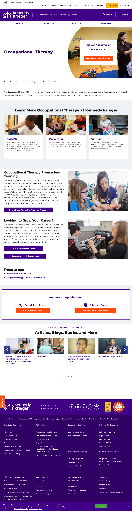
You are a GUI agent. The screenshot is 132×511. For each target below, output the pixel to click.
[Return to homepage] (16, 14)
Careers (53, 5)
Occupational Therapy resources (18, 273)
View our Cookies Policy (21, 509)
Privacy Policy (104, 485)
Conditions (40, 459)
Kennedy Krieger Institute (5, 82)
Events (63, 5)
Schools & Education (108, 425)
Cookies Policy (104, 481)
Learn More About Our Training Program (28, 210)
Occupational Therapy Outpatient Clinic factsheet (25, 278)
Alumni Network (74, 466)
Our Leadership (10, 436)
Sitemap (102, 488)
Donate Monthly (75, 477)
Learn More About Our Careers (24, 248)
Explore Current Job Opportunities (25, 256)
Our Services (48, 24)
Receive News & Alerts (44, 490)
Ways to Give (16, 2)
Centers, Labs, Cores (76, 432)
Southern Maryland (107, 446)
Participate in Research (77, 436)
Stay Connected (10, 439)
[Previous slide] (7, 350)
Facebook (71, 406)
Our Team (77, 24)
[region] (66, 506)
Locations (89, 5)
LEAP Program (105, 439)
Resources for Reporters (45, 494)
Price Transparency (12, 454)
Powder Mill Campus (108, 443)
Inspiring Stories (42, 477)
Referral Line (14, 477)
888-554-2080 (30, 2)
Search (109, 14)
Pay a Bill (40, 443)
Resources (106, 24)
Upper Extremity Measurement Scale (71, 419)
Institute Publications (44, 481)
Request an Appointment (98, 58)
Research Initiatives (77, 425)
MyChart (100, 5)
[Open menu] (120, 14)
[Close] (128, 506)
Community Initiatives (109, 452)
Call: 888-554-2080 (32, 310)
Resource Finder (106, 465)
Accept (101, 506)
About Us (18, 24)
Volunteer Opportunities (77, 490)
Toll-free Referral (15, 481)
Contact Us (103, 477)
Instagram (90, 406)
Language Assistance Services (48, 455)
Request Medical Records (46, 436)
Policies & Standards (12, 446)
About (44, 5)
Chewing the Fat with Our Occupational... (106, 419)
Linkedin (84, 406)
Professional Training (77, 452)
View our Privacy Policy (36, 509)
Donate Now (73, 481)
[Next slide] (125, 350)
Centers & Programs (31, 82)
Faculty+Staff (75, 5)
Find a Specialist (43, 439)
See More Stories (66, 376)
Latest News (40, 486)
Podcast (96, 406)
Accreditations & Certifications (17, 450)
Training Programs (75, 459)
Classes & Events (75, 462)
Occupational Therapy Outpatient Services (36, 419)
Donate (111, 5)
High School (104, 436)
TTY (10, 488)
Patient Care (14, 82)
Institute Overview (12, 425)
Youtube (78, 406)
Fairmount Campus (107, 432)
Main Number (14, 485)
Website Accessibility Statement (111, 492)
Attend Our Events (74, 486)
